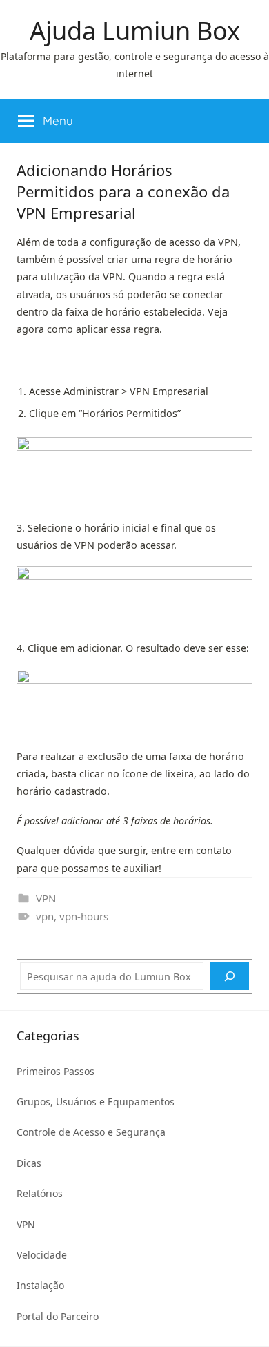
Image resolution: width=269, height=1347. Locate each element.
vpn (45, 916)
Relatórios (40, 1193)
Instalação (40, 1285)
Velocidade (42, 1254)
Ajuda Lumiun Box (135, 31)
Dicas (29, 1163)
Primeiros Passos (55, 1071)
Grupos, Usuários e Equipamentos (96, 1101)
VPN (46, 898)
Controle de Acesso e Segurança (91, 1131)
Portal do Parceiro (58, 1316)
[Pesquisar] (229, 976)
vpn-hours (83, 916)
